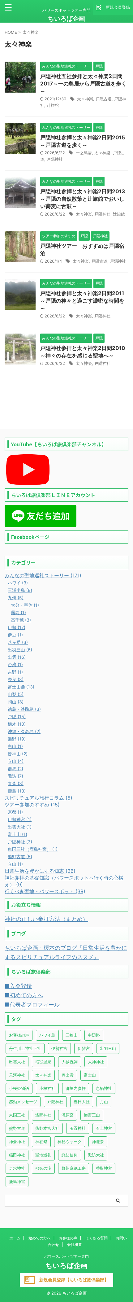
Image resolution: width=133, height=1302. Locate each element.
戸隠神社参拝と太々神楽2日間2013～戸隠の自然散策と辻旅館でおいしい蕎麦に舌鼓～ (82, 198)
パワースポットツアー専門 (66, 1256)
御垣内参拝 (76, 1088)
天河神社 (17, 1075)
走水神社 (17, 1168)
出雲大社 (17, 1061)
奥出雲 (68, 1075)
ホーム (14, 1238)
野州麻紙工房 (74, 1168)
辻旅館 (53, 105)
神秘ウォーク (70, 1141)
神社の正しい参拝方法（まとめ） (46, 919)
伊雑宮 (84, 1048)
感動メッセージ (23, 1101)
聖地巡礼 (43, 1154)
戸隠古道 (104, 98)
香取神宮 (104, 1168)
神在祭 (41, 1141)
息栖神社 (104, 1088)
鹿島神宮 (17, 1181)
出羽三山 (108, 1048)
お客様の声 (19, 1035)
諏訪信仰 (70, 1154)
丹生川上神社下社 (25, 1048)
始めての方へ (39, 1238)
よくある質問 (96, 1238)
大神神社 (96, 1061)
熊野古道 (17, 1128)
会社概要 (74, 1244)
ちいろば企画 (66, 18)
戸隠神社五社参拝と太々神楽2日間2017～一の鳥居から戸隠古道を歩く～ (83, 83)
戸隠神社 (55, 159)
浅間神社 (43, 1114)
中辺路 (94, 1035)
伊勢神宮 (59, 1048)
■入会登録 (18, 986)
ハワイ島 (47, 1035)
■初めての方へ (24, 995)
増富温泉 (43, 1061)
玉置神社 (78, 1128)
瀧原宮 (68, 1114)
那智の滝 (43, 1168)
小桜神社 (47, 1088)
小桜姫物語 (19, 1088)
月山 (104, 1101)
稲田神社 (17, 1154)
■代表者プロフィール (32, 1004)
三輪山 (72, 1035)
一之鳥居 (84, 152)
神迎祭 (98, 1141)
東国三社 (17, 1114)
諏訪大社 (96, 1154)
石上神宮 (104, 1128)
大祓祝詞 (70, 1061)
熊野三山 (92, 1114)
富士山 (90, 1075)
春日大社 (82, 1101)
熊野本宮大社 (47, 1128)
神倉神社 (17, 1141)
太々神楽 (85, 98)
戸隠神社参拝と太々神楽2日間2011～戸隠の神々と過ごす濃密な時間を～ (82, 300)
